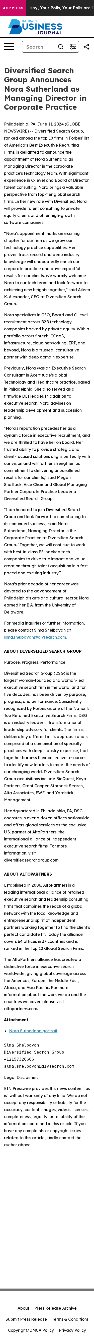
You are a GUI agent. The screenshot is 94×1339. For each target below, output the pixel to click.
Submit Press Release (26, 1319)
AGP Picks (13, 8)
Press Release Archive (55, 1308)
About (23, 1308)
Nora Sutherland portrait (33, 1030)
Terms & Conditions (70, 1319)
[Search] (61, 46)
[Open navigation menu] (9, 47)
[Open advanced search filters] (73, 46)
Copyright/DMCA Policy (31, 1330)
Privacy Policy (72, 1330)
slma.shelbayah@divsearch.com (35, 637)
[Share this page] (86, 47)
